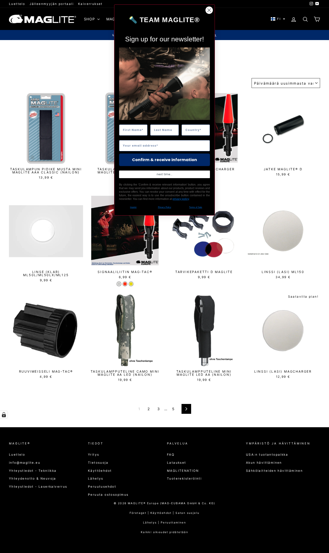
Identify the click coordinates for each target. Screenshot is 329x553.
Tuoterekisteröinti (184, 478)
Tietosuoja (98, 462)
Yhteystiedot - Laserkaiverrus (38, 486)
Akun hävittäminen (264, 462)
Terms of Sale (195, 207)
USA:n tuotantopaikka (267, 454)
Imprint (133, 207)
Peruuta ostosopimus (108, 494)
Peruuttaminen (173, 522)
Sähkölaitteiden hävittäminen (274, 470)
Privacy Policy (164, 207)
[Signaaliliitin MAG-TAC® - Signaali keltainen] (131, 284)
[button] (278, 19)
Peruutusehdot (102, 486)
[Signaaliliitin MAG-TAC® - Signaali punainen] (125, 284)
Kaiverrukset (90, 4)
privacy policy (181, 199)
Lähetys (95, 478)
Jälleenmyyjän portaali (52, 4)
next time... (164, 174)
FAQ (170, 454)
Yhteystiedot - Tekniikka (33, 470)
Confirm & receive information (164, 159)
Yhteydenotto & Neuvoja (32, 478)
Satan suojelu (187, 513)
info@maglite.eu (24, 462)
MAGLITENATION (183, 470)
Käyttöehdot (100, 470)
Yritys (93, 454)
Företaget (138, 513)
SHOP (90, 19)
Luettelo (17, 4)
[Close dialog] (209, 10)
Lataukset (176, 462)
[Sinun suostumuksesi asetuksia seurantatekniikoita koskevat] (4, 414)
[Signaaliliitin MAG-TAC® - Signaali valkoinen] (119, 284)
